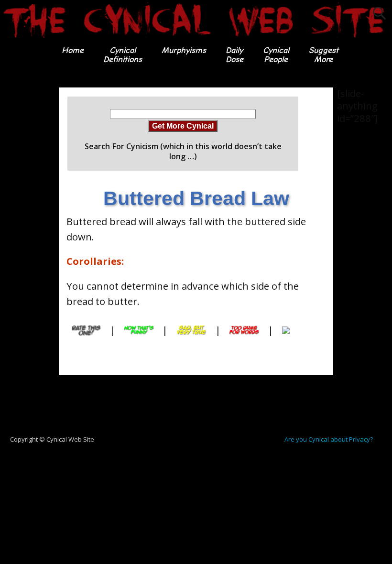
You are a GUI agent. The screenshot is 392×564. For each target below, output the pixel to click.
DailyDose (234, 54)
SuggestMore (323, 54)
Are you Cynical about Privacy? (328, 439)
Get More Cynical (183, 125)
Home (73, 50)
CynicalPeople (276, 54)
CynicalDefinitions (122, 54)
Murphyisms (184, 50)
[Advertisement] (38, 230)
